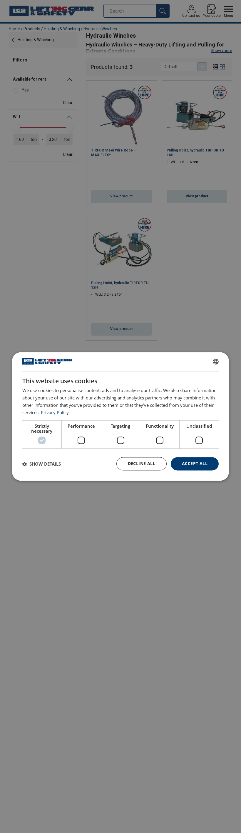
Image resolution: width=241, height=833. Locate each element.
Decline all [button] (141, 464)
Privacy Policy (55, 412)
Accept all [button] (194, 464)
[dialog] (120, 416)
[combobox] (216, 361)
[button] (41, 464)
